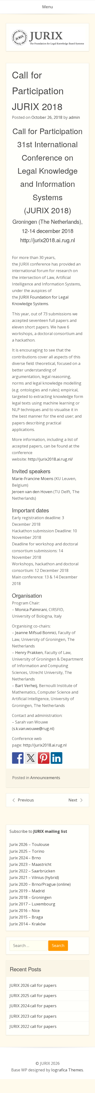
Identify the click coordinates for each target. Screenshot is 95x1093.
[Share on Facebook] (18, 758)
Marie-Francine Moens (32, 478)
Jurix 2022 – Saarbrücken (32, 871)
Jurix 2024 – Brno (25, 858)
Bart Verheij (26, 685)
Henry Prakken (29, 652)
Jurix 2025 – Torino (27, 851)
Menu (47, 6)
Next (72, 800)
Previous (26, 800)
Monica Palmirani (31, 609)
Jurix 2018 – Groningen (30, 897)
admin (74, 117)
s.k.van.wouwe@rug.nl (33, 728)
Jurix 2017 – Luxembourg (32, 904)
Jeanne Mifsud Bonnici (35, 632)
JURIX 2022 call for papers (33, 1026)
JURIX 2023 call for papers (33, 1016)
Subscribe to (38, 831)
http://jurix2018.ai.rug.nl (47, 240)
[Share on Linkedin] (56, 758)
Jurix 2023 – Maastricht (30, 864)
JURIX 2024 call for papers (33, 1005)
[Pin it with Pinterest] (43, 758)
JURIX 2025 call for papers (33, 995)
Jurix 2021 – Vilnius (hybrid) (34, 877)
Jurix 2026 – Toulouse (29, 844)
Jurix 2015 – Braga (26, 917)
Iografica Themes (67, 1070)
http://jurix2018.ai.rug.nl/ (50, 459)
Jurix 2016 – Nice (25, 910)
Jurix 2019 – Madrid (27, 891)
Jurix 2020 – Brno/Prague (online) (40, 884)
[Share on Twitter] (31, 758)
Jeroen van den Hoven (32, 491)
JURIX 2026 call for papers (33, 985)
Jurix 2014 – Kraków (28, 924)
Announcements (45, 777)
